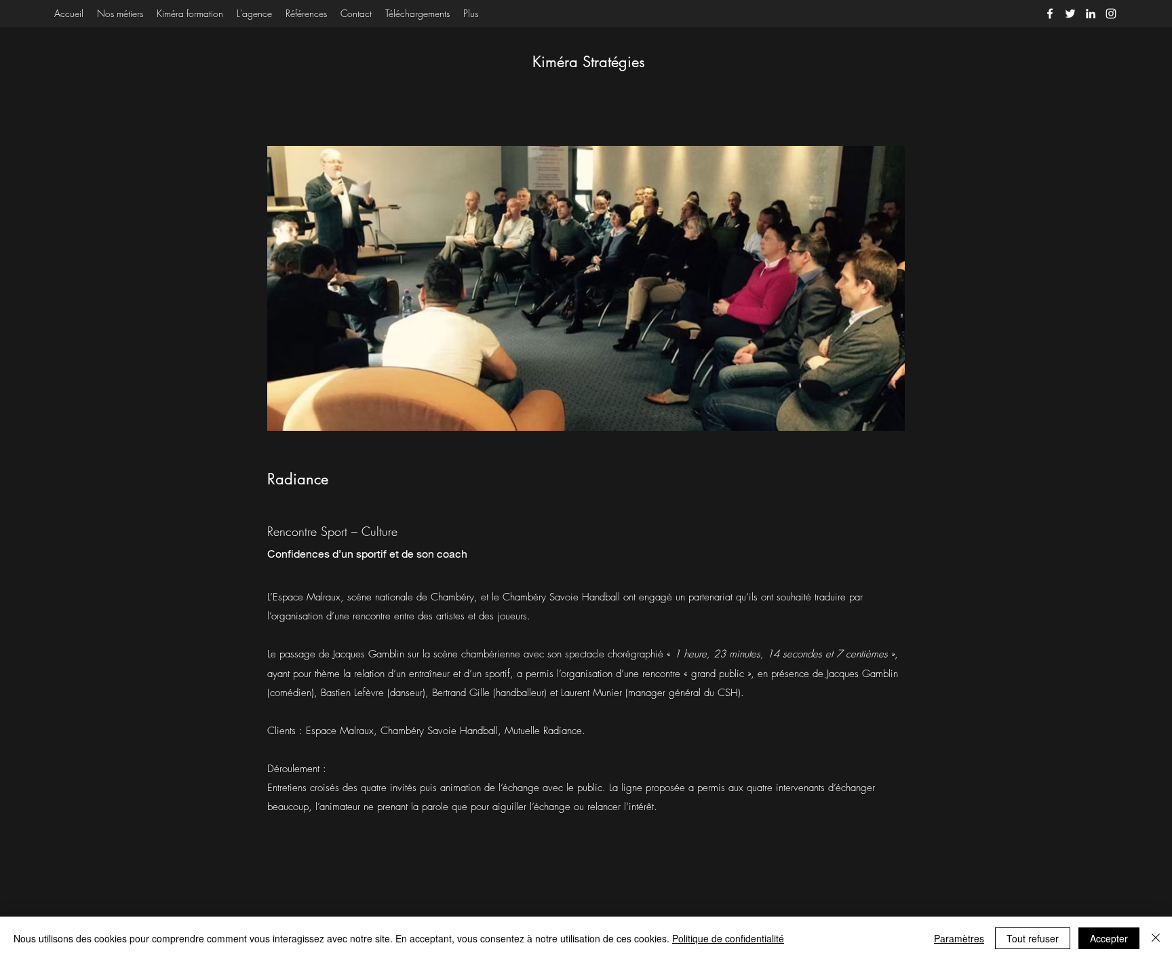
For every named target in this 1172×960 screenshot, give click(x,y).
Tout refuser (1033, 938)
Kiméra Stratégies (588, 61)
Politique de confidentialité (728, 938)
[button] (586, 288)
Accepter (1109, 938)
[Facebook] (1050, 13)
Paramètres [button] (959, 938)
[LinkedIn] (1090, 13)
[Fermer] (1156, 938)
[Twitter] (1070, 13)
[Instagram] (1111, 13)
